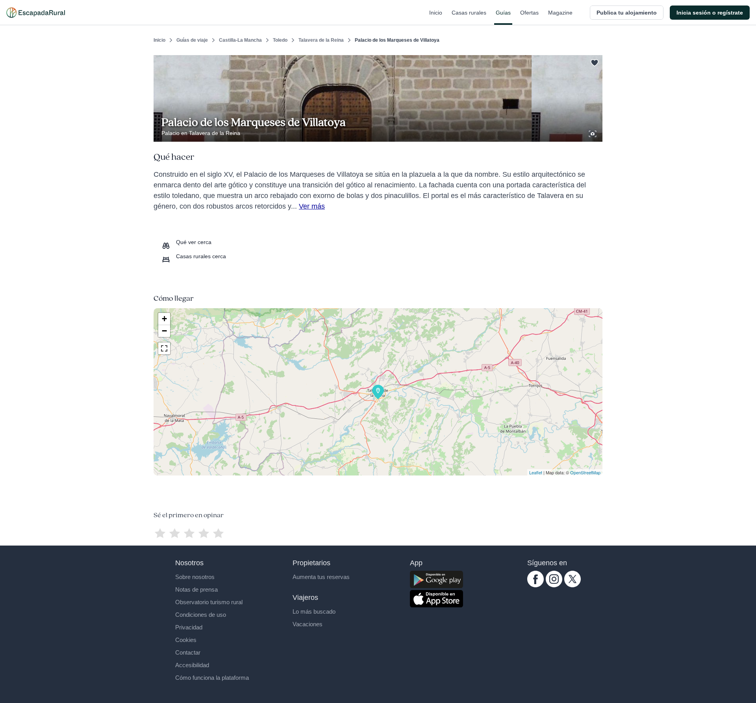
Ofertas (529, 12)
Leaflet (535, 472)
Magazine (560, 12)
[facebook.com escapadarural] (535, 585)
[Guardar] (594, 61)
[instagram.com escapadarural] (554, 585)
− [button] (164, 331)
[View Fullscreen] (164, 348)
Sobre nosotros (195, 577)
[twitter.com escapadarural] (572, 585)
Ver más (312, 206)
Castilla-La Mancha (240, 40)
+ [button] (164, 319)
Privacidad (188, 627)
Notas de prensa (196, 589)
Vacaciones (307, 624)
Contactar (187, 652)
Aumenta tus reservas (321, 577)
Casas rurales (469, 12)
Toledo (280, 40)
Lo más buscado (314, 611)
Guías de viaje (192, 40)
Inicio (435, 12)
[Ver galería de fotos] (593, 133)
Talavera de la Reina (321, 40)
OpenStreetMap (585, 472)
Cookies (185, 639)
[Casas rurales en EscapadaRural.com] (35, 12)
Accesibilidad (192, 665)
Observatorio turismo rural (209, 602)
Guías (503, 12)
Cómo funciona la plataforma (212, 677)
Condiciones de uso (200, 614)
